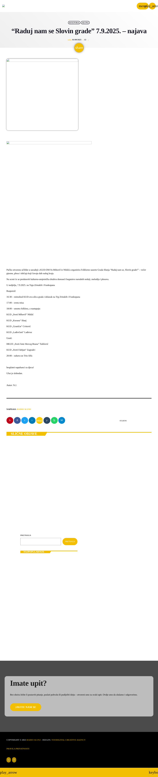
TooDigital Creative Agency (68, 740)
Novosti (15, 489)
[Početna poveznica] (11, 6)
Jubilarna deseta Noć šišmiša (26, 494)
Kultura (74, 22)
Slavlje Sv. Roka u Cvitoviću (44, 614)
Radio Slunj (24, 409)
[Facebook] (14, 759)
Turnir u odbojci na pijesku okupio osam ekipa (52, 588)
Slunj (85, 22)
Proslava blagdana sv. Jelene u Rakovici (49, 640)
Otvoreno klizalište (41, 627)
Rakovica (27, 489)
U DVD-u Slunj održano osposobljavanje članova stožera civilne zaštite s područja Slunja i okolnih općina (53, 562)
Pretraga (25, 535)
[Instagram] (8, 759)
